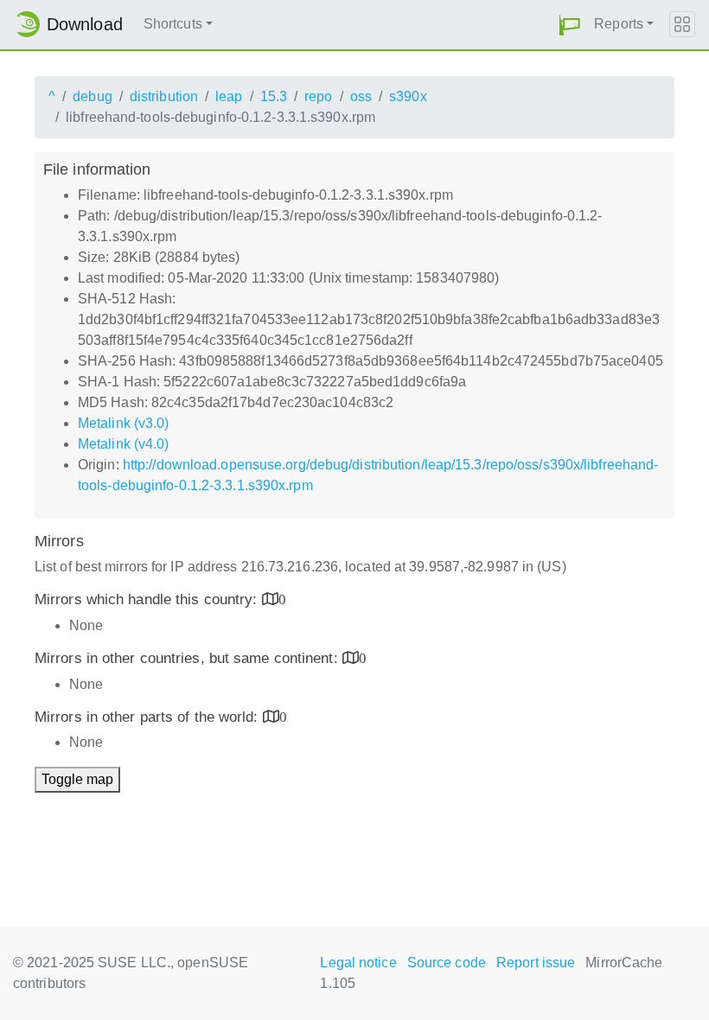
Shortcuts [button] (173, 23)
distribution (164, 96)
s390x (408, 96)
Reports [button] (618, 23)
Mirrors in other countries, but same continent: (188, 658)
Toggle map (77, 779)
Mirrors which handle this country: (148, 599)
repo (318, 96)
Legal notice (358, 962)
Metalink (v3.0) (123, 423)
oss (361, 96)
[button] (570, 24)
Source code (446, 962)
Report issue (535, 962)
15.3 (273, 96)
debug (92, 96)
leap (228, 96)
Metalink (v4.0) (123, 444)
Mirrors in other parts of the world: (149, 717)
